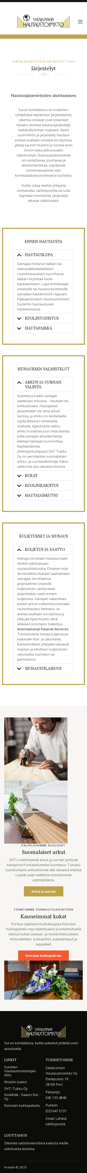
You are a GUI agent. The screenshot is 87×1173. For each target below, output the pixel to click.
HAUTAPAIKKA (38, 328)
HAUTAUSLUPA (39, 254)
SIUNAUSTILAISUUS (43, 668)
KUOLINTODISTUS (42, 318)
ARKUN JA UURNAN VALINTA (43, 384)
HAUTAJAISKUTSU (41, 495)
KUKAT (31, 475)
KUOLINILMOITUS (41, 485)
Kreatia (9, 1167)
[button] (80, 21)
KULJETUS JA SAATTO (45, 549)
